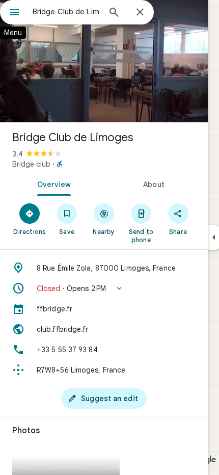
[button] (104, 288)
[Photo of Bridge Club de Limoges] (104, 61)
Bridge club (31, 164)
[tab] (52, 183)
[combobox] (66, 12)
